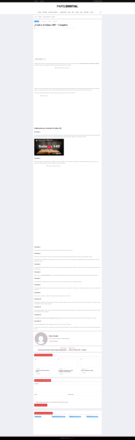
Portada (39, 12)
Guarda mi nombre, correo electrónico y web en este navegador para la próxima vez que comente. (52, 402)
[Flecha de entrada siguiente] (100, 349)
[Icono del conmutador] (34, 12)
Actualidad (45, 12)
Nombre (35, 394)
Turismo (91, 12)
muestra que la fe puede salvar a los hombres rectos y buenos (48, 318)
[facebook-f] (94, 1)
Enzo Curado (44, 21)
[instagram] (99, 1)
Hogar (69, 12)
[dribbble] (98, 1)
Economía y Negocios (53, 12)
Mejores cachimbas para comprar (87, 370)
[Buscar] (97, 12)
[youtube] (101, 1)
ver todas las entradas (53, 341)
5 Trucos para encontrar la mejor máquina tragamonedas (52, 349)
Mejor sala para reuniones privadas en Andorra (43, 371)
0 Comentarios (55, 21)
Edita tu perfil (64, 338)
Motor (73, 12)
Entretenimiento (63, 12)
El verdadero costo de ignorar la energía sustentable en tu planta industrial (65, 371)
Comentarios (36, 383)
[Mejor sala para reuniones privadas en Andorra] (44, 363)
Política (77, 12)
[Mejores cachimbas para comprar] (90, 363)
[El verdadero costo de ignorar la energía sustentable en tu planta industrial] (67, 363)
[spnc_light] (100, 12)
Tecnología (86, 12)
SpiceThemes (72, 438)
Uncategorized (38, 416)
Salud (81, 12)
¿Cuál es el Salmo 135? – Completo (77, 349)
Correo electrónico (71, 394)
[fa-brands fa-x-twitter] (96, 1)
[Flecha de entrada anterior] (34, 349)
